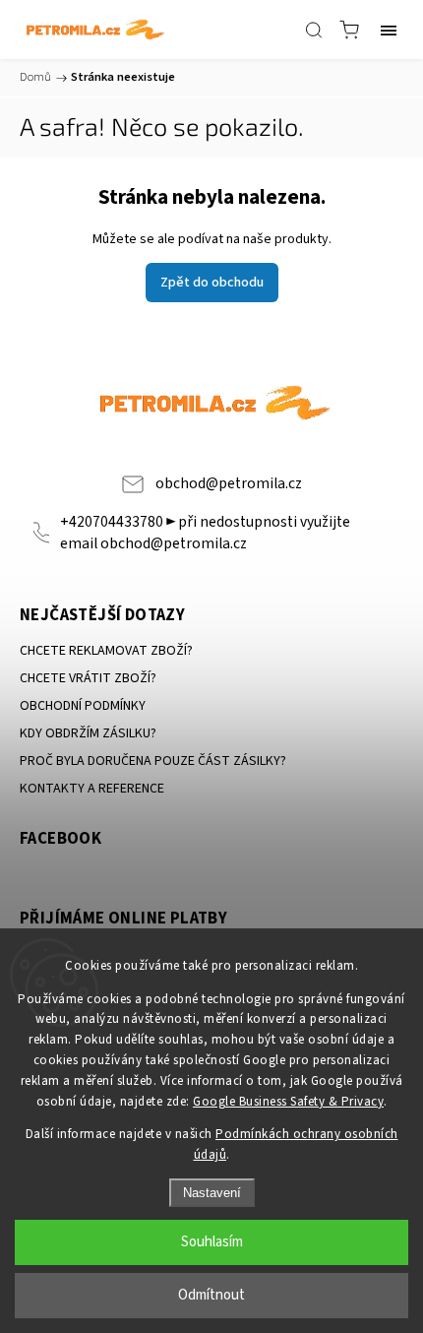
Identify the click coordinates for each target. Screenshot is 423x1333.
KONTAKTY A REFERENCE (92, 788)
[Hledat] (314, 29)
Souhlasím (212, 1242)
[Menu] (388, 29)
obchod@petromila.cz (228, 483)
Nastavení (212, 1192)
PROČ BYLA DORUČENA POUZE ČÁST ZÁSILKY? (153, 761)
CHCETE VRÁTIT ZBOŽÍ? (88, 678)
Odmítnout (211, 1295)
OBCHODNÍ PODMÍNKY (83, 706)
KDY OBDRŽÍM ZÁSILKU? (88, 733)
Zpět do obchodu (212, 282)
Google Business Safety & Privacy (288, 1102)
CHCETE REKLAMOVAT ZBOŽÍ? (106, 651)
